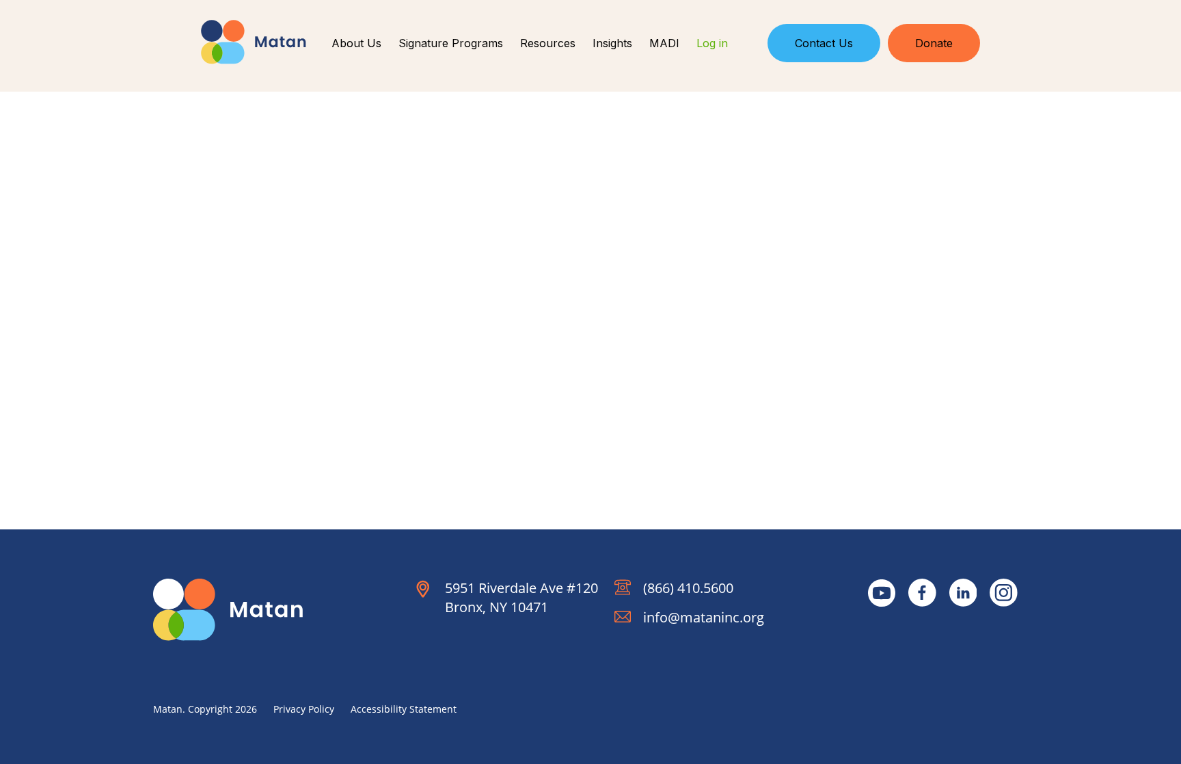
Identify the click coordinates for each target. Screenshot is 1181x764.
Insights (612, 43)
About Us (356, 43)
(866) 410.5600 (688, 588)
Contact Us (824, 43)
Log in (712, 43)
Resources (547, 43)
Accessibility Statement (404, 708)
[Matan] (253, 42)
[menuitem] (356, 43)
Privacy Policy (303, 708)
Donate (934, 43)
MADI (664, 43)
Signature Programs (450, 43)
